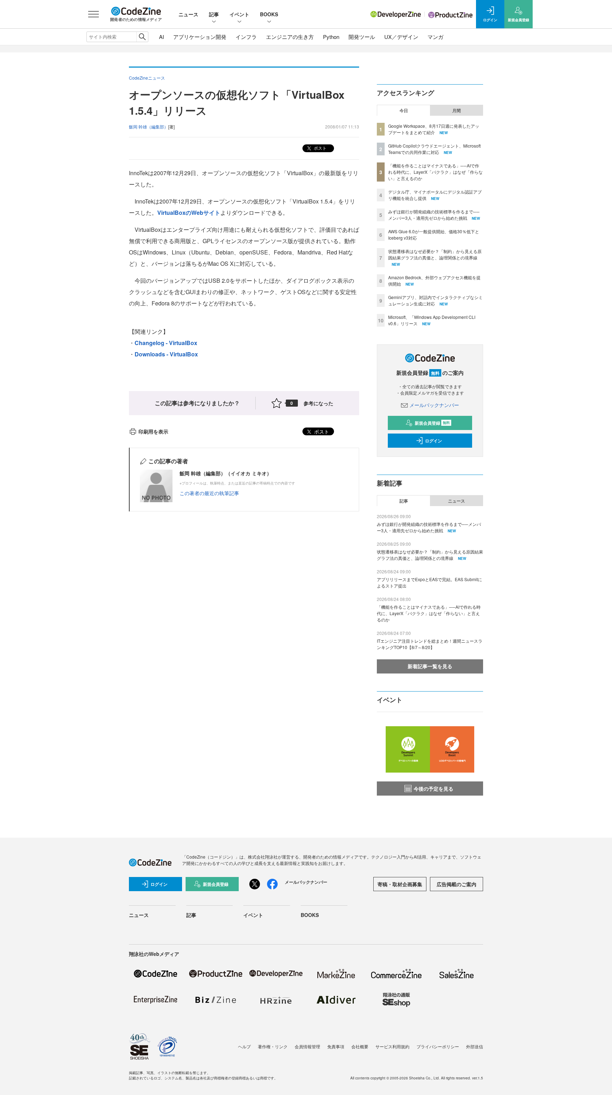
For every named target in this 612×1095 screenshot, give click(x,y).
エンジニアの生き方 (290, 36)
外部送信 (474, 1046)
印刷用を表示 (153, 431)
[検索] (142, 37)
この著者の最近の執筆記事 (209, 493)
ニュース (188, 14)
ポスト (320, 148)
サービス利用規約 (392, 1046)
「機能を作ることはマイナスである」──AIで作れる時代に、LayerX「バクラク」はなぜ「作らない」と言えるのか (435, 171)
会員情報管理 (307, 1046)
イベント (239, 14)
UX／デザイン (401, 36)
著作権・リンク (273, 1046)
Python (331, 36)
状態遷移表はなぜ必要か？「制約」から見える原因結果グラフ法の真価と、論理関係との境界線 (435, 254)
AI (161, 36)
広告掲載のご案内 (456, 884)
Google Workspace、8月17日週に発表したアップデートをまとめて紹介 (433, 129)
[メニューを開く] (93, 14)
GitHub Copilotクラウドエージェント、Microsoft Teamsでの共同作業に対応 (434, 149)
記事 (214, 14)
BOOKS (269, 14)
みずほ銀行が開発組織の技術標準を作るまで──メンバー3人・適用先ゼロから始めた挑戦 (434, 214)
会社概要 (359, 1046)
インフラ (246, 36)
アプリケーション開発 (199, 36)
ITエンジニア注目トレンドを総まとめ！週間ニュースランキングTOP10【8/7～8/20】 (429, 644)
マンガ (435, 36)
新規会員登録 (432, 423)
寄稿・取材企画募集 (400, 884)
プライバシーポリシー (437, 1046)
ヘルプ (244, 1046)
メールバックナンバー (434, 404)
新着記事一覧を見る (430, 666)
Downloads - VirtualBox (166, 354)
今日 (404, 110)
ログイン (433, 440)
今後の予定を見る (433, 788)
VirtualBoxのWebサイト (188, 212)
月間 (456, 110)
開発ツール (361, 36)
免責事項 (335, 1046)
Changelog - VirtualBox (166, 343)
